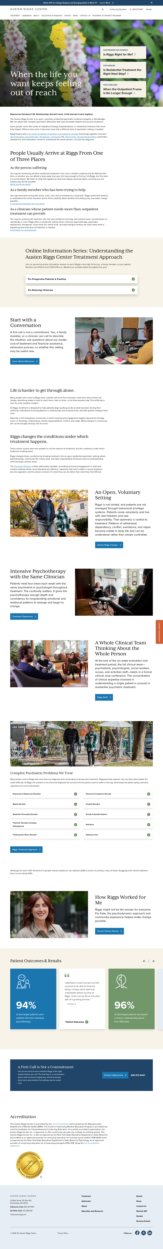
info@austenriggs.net (18, 1214)
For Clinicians (110, 85)
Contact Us (141, 1206)
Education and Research (92, 1211)
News (75, 15)
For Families (109, 65)
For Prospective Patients (115, 50)
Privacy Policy (63, 1233)
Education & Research (52, 15)
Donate (149, 9)
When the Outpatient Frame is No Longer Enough (122, 91)
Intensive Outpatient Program (107, 15)
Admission (26, 15)
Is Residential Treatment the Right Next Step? (122, 72)
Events (67, 15)
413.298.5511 (27, 1210)
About (36, 15)
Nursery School (143, 1221)
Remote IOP (141, 1211)
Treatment (15, 15)
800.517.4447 (138, 1075)
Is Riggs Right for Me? (118, 54)
